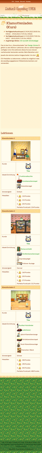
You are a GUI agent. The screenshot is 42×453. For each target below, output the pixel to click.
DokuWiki (12, 449)
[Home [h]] (21, 8)
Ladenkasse (26, 330)
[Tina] (28, 166)
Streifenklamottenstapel (30, 254)
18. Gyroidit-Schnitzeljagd (29, 41)
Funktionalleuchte (26, 176)
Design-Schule (33, 45)
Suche (19, 15)
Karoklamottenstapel (29, 181)
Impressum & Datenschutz (25, 449)
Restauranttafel (26, 249)
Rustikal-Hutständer (26, 325)
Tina (28, 171)
